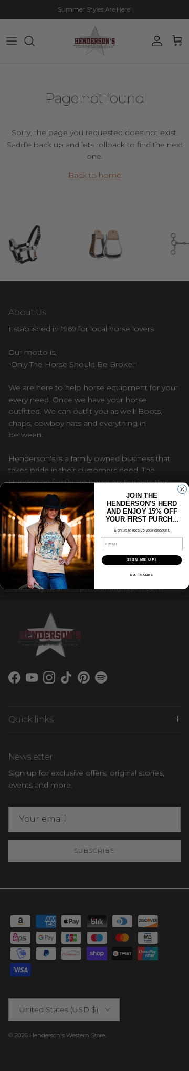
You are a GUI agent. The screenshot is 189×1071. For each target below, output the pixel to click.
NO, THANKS (141, 574)
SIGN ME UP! (141, 560)
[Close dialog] (182, 489)
